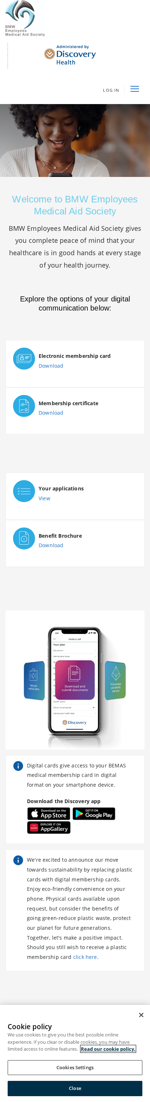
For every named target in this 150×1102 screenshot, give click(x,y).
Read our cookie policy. (108, 1049)
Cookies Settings (75, 1067)
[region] (75, 1053)
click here (85, 956)
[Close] (141, 1015)
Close (75, 1088)
